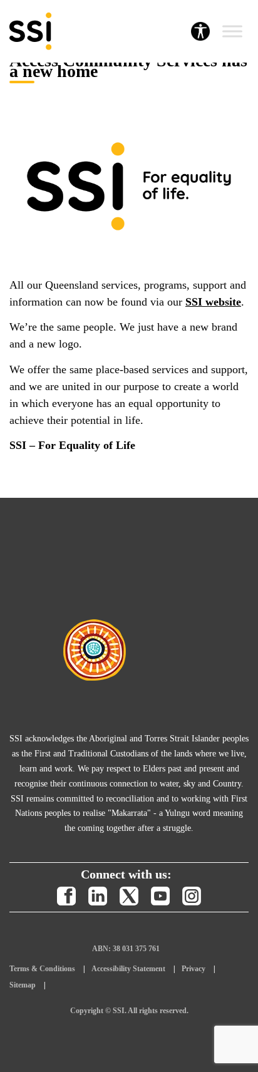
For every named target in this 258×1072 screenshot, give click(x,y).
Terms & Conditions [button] (42, 968)
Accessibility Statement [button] (128, 968)
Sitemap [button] (22, 985)
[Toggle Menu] (232, 31)
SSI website (213, 302)
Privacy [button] (193, 968)
